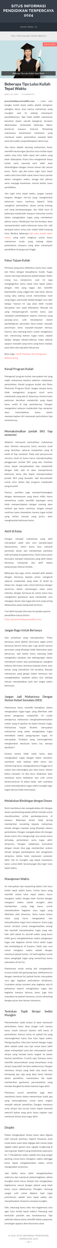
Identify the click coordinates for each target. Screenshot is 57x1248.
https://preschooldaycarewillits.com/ (23, 619)
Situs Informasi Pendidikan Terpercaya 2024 (28, 10)
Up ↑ (29, 1242)
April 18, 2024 (12, 94)
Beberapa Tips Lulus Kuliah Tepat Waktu (27, 86)
